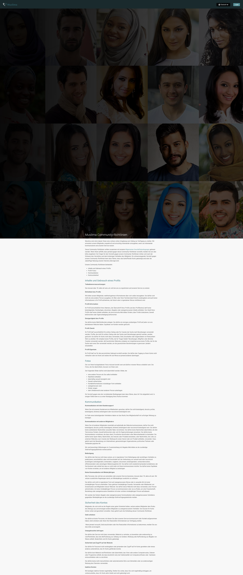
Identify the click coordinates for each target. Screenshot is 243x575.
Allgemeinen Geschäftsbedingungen (137, 249)
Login (236, 4)
